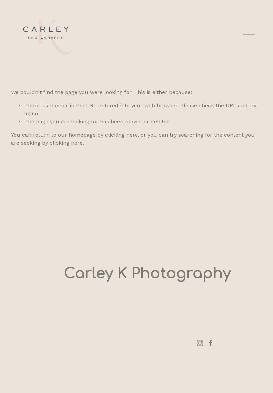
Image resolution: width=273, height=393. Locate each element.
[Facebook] (210, 343)
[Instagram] (200, 343)
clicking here (121, 135)
